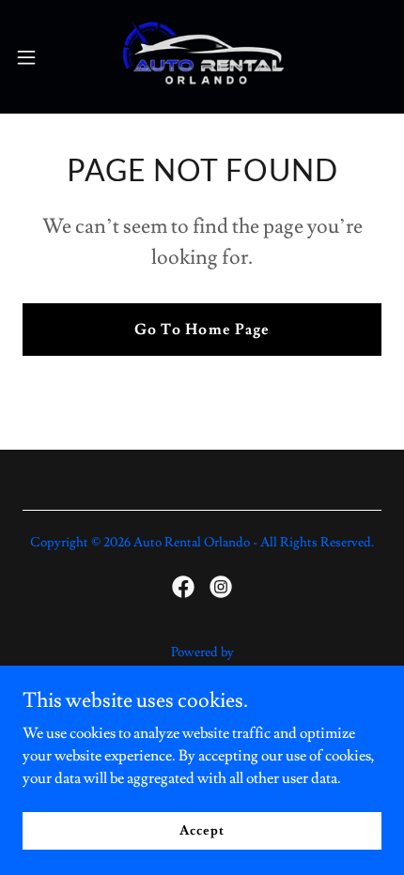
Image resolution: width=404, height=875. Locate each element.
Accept (201, 829)
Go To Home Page (201, 329)
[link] (202, 57)
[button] (37, 57)
